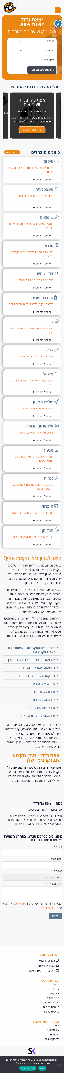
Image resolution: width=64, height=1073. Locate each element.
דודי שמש (45, 273)
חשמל (48, 374)
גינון (49, 321)
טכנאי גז (48, 256)
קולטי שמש (36, 280)
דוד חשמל (23, 280)
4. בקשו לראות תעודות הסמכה (35, 676)
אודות (56, 989)
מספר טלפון (56, 858)
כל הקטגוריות (51, 1039)
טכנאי (48, 245)
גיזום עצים (42, 328)
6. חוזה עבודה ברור (43, 692)
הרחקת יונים (15, 304)
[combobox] (33, 41)
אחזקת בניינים (16, 224)
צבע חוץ (38, 356)
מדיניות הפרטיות (49, 908)
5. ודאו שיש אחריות (43, 684)
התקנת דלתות (46, 457)
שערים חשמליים (45, 432)
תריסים (31, 432)
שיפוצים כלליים (37, 537)
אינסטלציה (44, 189)
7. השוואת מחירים (44, 700)
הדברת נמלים (30, 304)
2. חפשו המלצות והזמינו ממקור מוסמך (31, 660)
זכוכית (23, 432)
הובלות (47, 506)
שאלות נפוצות (51, 1002)
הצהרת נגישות (51, 1007)
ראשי (56, 984)
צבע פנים (48, 356)
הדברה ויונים (42, 297)
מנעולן (47, 450)
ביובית (36, 196)
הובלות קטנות (31, 512)
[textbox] (50, 41)
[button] (58, 10)
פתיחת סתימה (25, 196)
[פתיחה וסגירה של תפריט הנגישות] (58, 23)
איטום (48, 161)
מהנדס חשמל (36, 380)
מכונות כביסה (35, 252)
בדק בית (48, 228)
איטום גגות (31, 168)
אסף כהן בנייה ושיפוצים (32, 102)
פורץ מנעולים (31, 457)
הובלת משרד (16, 512)
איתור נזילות (47, 196)
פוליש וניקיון (43, 402)
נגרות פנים (40, 485)
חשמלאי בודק (21, 380)
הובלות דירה (46, 512)
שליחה (55, 916)
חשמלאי (49, 380)
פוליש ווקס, (47, 408)
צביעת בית (27, 356)
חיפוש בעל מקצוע (42, 69)
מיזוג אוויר (48, 252)
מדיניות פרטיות (51, 1011)
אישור (42, 1068)
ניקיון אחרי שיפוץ (32, 408)
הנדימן (47, 530)
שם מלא (58, 846)
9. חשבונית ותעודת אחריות (38, 716)
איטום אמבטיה (45, 168)
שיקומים (30, 224)
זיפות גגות (19, 168)
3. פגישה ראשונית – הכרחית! (37, 668)
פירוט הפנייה (55, 884)
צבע (49, 349)
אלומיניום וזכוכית (39, 426)
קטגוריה (58, 871)
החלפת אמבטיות (44, 224)
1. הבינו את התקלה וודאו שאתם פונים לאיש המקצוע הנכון (31, 650)
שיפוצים (46, 217)
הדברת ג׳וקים (46, 304)
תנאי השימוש (19, 904)
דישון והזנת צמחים (26, 328)
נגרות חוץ (29, 485)
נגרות (48, 478)
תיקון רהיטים (43, 488)
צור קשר (54, 993)
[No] (59, 1064)
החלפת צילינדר (45, 460)
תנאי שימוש (52, 998)
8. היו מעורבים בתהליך (41, 708)
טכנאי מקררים (18, 252)
